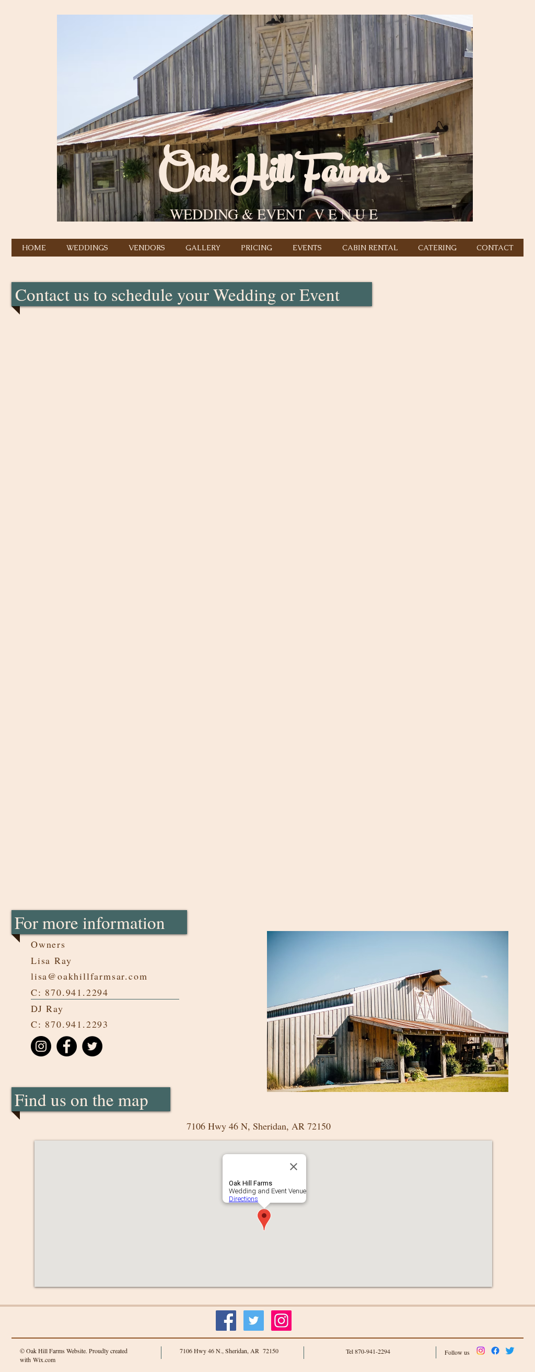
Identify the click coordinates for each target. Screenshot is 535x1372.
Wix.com (44, 1359)
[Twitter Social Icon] (253, 1320)
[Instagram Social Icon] (281, 1320)
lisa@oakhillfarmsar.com (89, 976)
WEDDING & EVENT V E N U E (274, 214)
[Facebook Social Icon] (226, 1320)
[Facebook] (66, 1046)
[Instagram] (41, 1046)
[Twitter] (92, 1046)
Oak (193, 175)
